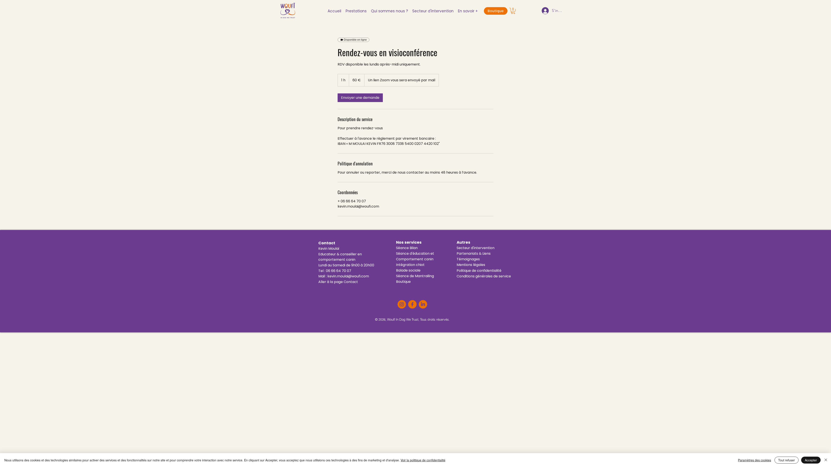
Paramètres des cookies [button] (754, 460)
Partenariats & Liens (474, 253)
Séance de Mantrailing (415, 275)
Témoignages (468, 259)
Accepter (811, 460)
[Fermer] (825, 460)
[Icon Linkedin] (423, 304)
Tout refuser (786, 460)
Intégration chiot (410, 264)
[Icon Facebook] (412, 304)
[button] (433, 11)
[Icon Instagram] (402, 304)
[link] (360, 97)
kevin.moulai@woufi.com (348, 276)
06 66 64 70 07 (338, 270)
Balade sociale (408, 270)
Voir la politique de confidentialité (423, 460)
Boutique (403, 281)
